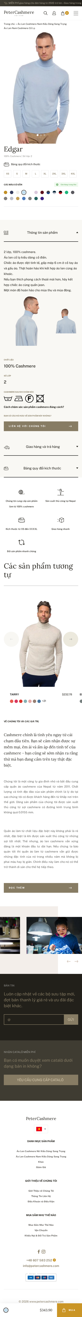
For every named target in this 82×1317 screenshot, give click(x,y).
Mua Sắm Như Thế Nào (41, 1225)
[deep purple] (42, 198)
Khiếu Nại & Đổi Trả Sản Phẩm (41, 1235)
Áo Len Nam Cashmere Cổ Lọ (19, 28)
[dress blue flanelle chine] (54, 192)
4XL (73, 173)
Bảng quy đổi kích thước (25, 164)
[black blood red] (60, 192)
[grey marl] (5, 198)
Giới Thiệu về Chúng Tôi (41, 1191)
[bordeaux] (42, 192)
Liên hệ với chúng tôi (27, 426)
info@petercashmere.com (41, 1266)
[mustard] (5, 192)
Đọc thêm (17, 887)
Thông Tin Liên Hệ (41, 1196)
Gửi (71, 1020)
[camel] (18, 198)
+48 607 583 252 (39, 1260)
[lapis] (48, 198)
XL (44, 173)
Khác (41, 1162)
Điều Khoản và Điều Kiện (41, 1201)
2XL (54, 173)
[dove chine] (30, 198)
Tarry (14, 694)
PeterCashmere (19, 13)
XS (7, 173)
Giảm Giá (41, 1167)
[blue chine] (24, 198)
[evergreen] (36, 198)
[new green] (66, 192)
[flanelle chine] (12, 198)
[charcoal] (73, 192)
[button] (70, 639)
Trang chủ (9, 24)
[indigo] (12, 192)
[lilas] (36, 192)
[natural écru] (18, 192)
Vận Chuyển (41, 1230)
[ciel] (24, 192)
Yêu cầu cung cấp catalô (40, 1080)
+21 (44, 700)
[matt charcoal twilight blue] (48, 192)
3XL (63, 173)
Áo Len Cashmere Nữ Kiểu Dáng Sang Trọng (41, 1151)
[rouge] (30, 192)
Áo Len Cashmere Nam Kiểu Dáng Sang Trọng (42, 24)
